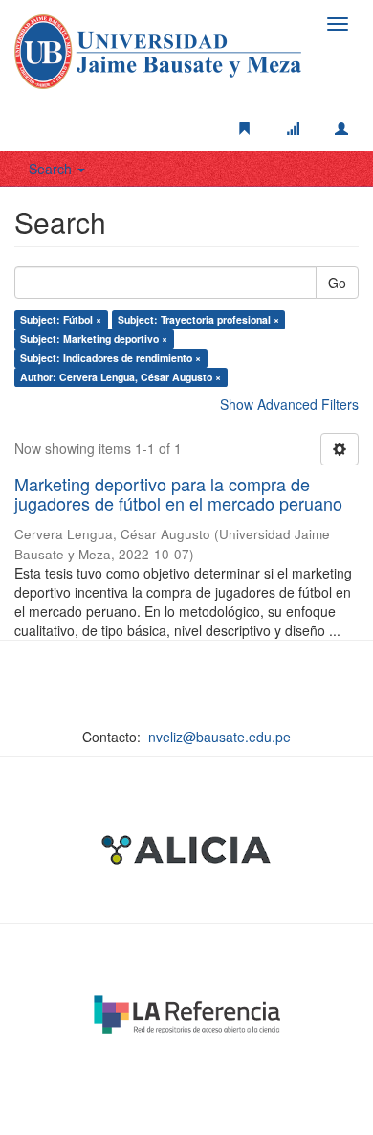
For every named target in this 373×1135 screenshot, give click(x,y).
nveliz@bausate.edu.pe (219, 736)
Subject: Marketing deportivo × (93, 338)
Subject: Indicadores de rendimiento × (110, 358)
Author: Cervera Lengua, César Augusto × (120, 377)
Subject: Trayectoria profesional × (198, 319)
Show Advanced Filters (289, 404)
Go (337, 282)
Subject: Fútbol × (60, 319)
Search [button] (52, 168)
